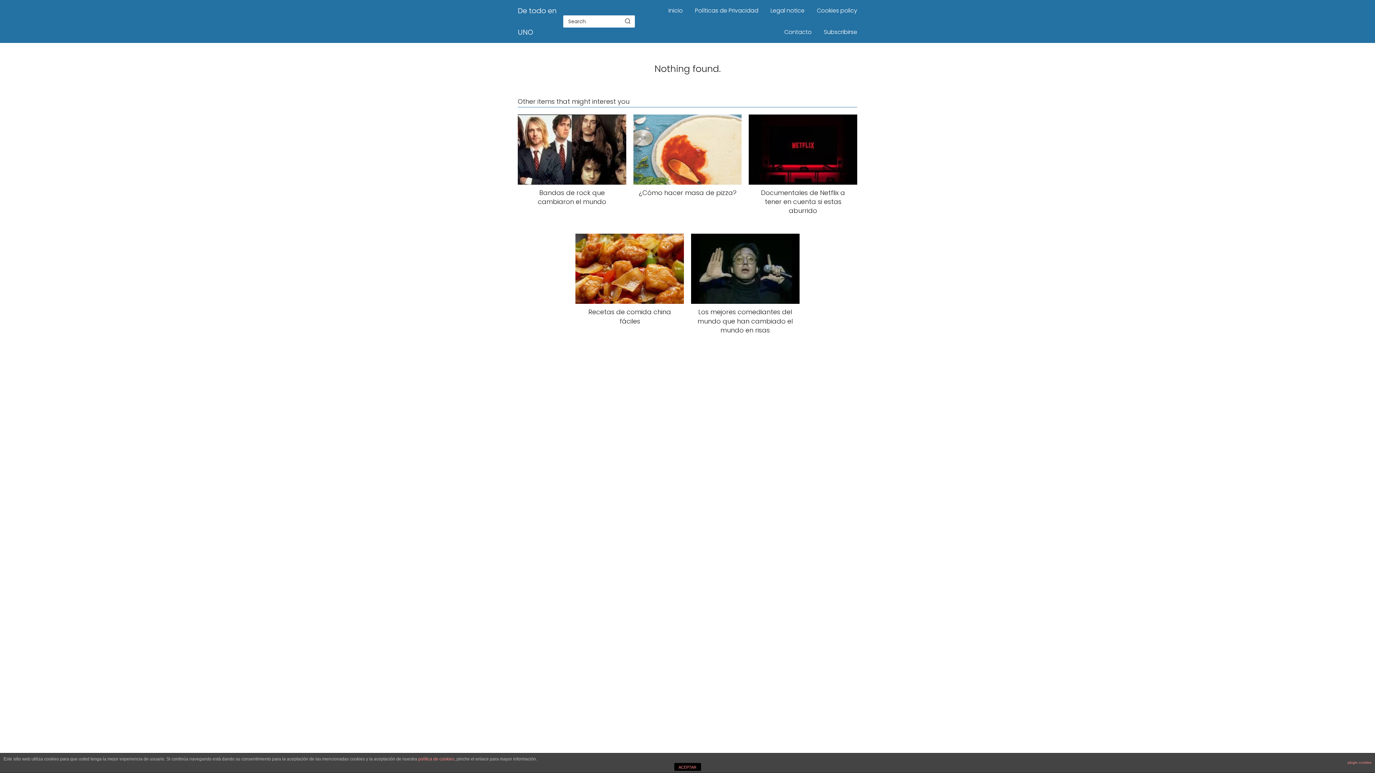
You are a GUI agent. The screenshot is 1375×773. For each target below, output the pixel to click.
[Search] (628, 21)
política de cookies (436, 759)
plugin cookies (1359, 762)
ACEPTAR (687, 767)
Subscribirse (840, 32)
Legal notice (788, 10)
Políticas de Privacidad (726, 10)
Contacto (798, 32)
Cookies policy (837, 10)
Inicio (676, 10)
